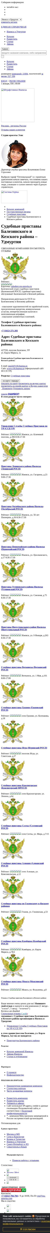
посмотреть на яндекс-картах (32, 383)
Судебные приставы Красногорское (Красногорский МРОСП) (19, 786)
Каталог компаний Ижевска (20, 1051)
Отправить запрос (21, 388)
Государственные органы (19, 212)
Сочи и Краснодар (15, 1136)
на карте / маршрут (10, 381)
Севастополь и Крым (17, 1147)
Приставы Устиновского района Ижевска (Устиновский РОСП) (22, 588)
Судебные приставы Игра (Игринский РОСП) (24, 748)
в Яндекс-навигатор (38, 386)
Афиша (10, 44)
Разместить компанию (17, 1098)
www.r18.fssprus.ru (15, 368)
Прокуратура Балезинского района (23, 1040)
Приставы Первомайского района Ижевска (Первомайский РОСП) (23, 547)
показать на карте (9, 383)
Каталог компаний (15, 209)
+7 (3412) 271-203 (9, 331)
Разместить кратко (15, 1101)
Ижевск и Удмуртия (16, 31)
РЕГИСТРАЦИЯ (17, 81)
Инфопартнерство (15, 1075)
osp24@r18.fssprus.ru (17, 366)
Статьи (10, 41)
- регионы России (13, 126)
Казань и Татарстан (16, 1139)
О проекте (11, 1072)
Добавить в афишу (15, 1103)
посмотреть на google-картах (14, 386)
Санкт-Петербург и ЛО (18, 1144)
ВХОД (4, 81)
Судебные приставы (16, 214)
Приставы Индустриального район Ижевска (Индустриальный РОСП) (23, 628)
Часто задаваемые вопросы (19, 1091)
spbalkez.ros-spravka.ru (21, 286)
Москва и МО (13, 1134)
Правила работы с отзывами (25, 1160)
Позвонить (6, 388)
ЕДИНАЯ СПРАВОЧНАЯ (13, 27)
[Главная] (7, 206)
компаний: (20, 74)
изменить (9, 22)
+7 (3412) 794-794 (9, 1196)
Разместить (12, 39)
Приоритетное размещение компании (24, 1086)
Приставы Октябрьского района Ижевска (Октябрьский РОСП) (22, 507)
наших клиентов (13, 130)
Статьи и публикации (17, 1056)
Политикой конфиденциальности (19, 1112)
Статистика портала (16, 1088)
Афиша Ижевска (14, 1054)
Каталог (10, 36)
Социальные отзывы (14, 1013)
